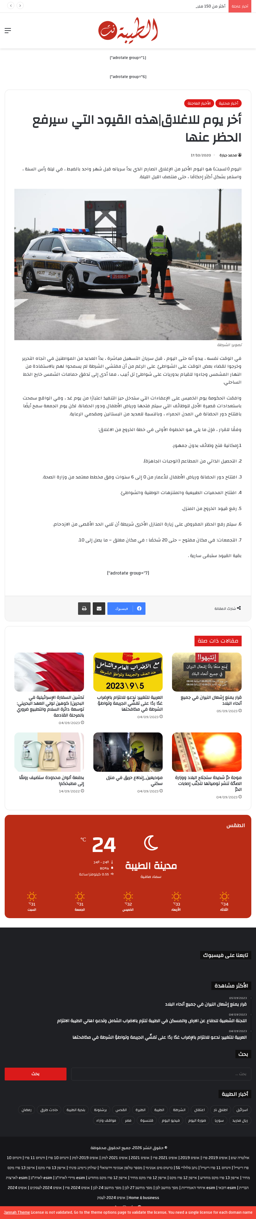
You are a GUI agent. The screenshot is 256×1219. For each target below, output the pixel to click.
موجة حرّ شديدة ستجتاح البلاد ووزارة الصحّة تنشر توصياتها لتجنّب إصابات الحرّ (208, 784)
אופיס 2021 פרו (165, 1158)
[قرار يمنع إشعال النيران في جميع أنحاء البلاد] (207, 672)
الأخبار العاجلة (199, 103)
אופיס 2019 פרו (215, 1158)
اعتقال (199, 1109)
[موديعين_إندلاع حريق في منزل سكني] (128, 752)
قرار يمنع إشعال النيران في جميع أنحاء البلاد (211, 700)
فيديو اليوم (171, 1120)
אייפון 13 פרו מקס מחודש (219, 1178)
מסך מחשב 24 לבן (107, 1188)
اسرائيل (242, 1109)
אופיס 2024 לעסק (111, 1198)
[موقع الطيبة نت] (128, 30)
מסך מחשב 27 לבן (138, 1188)
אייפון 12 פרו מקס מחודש (107, 1178)
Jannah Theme (17, 1212)
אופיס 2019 (189, 1158)
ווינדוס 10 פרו (58, 1158)
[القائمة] (8, 33)
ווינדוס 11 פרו (35, 1158)
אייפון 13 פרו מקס (52, 1168)
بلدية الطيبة (75, 1109)
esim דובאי (227, 1188)
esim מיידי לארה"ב (70, 1178)
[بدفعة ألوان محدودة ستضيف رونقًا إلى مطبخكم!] (49, 752)
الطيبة (159, 1109)
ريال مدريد (240, 1120)
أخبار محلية (228, 103)
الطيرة (140, 1109)
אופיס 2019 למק (85, 1158)
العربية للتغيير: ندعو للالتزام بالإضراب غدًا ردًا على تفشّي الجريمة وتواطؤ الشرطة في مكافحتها (130, 703)
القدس (121, 1109)
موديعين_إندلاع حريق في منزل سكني (134, 781)
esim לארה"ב (41, 1178)
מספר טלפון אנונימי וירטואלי (121, 1168)
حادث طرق (49, 1109)
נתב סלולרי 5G (186, 1168)
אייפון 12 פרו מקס (183, 1178)
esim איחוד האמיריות (198, 1188)
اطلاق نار (221, 1109)
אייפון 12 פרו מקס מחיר (148, 1178)
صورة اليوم (197, 1120)
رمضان (27, 1109)
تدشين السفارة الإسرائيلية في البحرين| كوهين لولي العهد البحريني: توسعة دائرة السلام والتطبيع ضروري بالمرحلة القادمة (50, 706)
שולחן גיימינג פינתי (82, 1168)
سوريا (219, 1120)
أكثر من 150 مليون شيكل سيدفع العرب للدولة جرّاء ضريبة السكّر (170, 6)
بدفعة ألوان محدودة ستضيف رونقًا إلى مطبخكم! (51, 781)
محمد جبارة (228, 155)
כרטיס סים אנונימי (159, 1168)
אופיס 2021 (140, 1158)
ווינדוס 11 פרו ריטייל (215, 1168)
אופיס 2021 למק (114, 1158)
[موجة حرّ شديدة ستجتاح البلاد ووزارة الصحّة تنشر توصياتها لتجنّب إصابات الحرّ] (207, 752)
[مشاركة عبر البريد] (99, 608)
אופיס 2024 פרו (77, 1188)
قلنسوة (146, 1120)
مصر (128, 1120)
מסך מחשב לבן (166, 1188)
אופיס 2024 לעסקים (46, 1188)
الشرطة (179, 1109)
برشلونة (100, 1109)
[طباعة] (84, 608)
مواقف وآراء (106, 1120)
